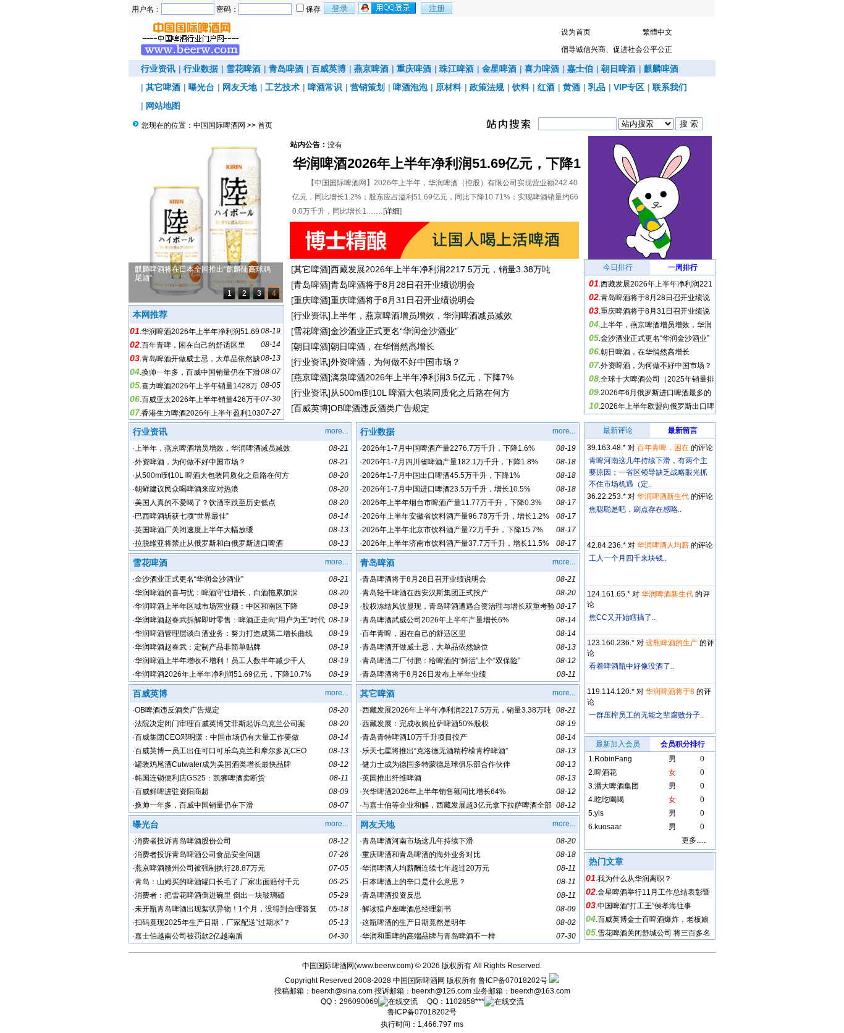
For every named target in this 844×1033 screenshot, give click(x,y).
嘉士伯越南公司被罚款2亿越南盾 (189, 936)
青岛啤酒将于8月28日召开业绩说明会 (403, 285)
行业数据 (201, 68)
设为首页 (576, 32)
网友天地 (239, 87)
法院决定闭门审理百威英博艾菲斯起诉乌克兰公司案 (220, 723)
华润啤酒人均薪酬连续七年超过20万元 (425, 868)
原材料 (449, 87)
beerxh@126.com (441, 991)
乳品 (597, 87)
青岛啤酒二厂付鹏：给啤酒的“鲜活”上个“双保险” (441, 660)
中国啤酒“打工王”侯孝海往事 (644, 905)
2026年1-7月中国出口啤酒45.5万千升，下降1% (441, 475)
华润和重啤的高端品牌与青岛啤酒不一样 (429, 936)
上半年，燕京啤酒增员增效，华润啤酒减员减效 (421, 315)
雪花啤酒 (243, 68)
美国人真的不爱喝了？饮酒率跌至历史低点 (205, 502)
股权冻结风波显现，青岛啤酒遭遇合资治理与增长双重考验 (458, 606)
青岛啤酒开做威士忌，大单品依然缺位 (425, 647)
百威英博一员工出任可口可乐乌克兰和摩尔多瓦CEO (220, 751)
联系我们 (669, 87)
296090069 (358, 1001)
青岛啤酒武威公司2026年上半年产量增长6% (435, 620)
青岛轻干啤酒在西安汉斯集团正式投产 (425, 592)
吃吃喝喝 (609, 799)
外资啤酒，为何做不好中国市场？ (395, 362)
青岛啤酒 (286, 68)
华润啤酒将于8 (670, 691)
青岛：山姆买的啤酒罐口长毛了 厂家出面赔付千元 (217, 881)
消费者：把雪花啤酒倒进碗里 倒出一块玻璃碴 (210, 895)
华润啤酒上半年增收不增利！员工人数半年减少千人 (220, 660)
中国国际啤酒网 (219, 125)
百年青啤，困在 (663, 447)
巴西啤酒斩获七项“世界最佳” (182, 516)
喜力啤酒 (542, 68)
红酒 (546, 87)
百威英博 (328, 68)
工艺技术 (282, 87)
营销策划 (367, 87)
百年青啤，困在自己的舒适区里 (193, 345)
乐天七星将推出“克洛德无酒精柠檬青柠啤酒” (435, 751)
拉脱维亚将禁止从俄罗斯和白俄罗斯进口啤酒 (209, 543)
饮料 (521, 87)
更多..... (694, 840)
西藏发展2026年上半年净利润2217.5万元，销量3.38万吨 (441, 269)
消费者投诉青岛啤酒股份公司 (183, 841)
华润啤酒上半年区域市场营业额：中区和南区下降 (216, 606)
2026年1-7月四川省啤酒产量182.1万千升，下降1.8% (450, 462)
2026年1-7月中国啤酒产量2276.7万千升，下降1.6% (448, 448)
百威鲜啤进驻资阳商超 (172, 791)
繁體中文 (657, 32)
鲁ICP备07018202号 (512, 980)
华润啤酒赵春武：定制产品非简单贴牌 (198, 647)
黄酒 (571, 87)
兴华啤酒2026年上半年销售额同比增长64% (434, 791)
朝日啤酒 (618, 68)
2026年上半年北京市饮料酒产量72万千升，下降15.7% (452, 529)
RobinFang (613, 759)
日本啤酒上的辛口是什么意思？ (414, 881)
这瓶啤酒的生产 (672, 642)
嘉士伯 (580, 68)
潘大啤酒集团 (616, 786)
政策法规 (487, 87)
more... (336, 431)
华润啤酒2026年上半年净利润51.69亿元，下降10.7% (223, 674)
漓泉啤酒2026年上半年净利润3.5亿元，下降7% (422, 377)
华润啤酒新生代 (663, 496)
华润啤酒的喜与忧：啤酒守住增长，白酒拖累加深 (216, 592)
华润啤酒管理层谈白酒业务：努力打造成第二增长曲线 (224, 633)
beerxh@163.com (540, 991)
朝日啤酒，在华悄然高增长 (382, 346)
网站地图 (163, 106)
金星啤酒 (499, 68)
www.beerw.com (384, 965)
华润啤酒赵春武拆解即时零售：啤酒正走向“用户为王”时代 (230, 620)
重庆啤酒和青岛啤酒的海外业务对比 (421, 854)
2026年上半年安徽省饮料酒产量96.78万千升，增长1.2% (455, 516)
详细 (392, 211)
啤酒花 (605, 772)
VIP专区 (629, 87)
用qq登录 (388, 8)
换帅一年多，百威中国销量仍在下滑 (200, 372)
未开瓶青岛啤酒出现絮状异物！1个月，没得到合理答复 (226, 909)
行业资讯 (158, 68)
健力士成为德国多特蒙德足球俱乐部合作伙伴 (436, 764)
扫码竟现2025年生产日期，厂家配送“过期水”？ (212, 922)
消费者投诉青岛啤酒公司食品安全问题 (198, 854)
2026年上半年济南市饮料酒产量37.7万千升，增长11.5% (455, 543)
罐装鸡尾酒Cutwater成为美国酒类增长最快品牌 (213, 764)
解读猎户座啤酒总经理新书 (406, 909)
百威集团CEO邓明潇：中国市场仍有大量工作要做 (217, 737)
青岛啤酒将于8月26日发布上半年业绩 (424, 674)
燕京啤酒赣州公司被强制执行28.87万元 (200, 868)
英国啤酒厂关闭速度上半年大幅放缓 (194, 529)
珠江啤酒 (456, 68)
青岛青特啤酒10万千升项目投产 (414, 737)
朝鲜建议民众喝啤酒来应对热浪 (186, 489)
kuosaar (608, 826)
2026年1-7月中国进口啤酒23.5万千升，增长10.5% (446, 489)
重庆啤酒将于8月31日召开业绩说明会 (403, 300)
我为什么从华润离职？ (634, 878)
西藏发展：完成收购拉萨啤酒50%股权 (425, 723)
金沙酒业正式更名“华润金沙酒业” (394, 331)
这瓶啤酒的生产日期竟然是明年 (414, 922)
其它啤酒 (163, 87)
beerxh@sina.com (342, 991)
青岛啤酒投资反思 (391, 895)
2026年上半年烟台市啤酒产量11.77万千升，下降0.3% (452, 502)
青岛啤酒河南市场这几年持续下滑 (417, 841)
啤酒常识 (325, 87)
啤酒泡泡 (410, 87)
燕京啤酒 (371, 68)
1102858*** (464, 1001)
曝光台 (201, 87)
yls (599, 813)
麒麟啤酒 (661, 68)
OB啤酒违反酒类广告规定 (380, 408)
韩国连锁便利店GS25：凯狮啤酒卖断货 (200, 778)
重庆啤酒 (414, 68)
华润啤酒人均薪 (663, 545)
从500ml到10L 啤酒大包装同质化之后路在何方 (420, 393)
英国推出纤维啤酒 (391, 778)
